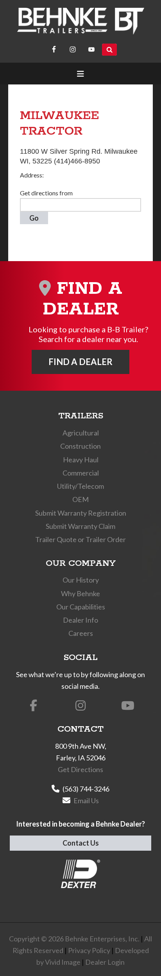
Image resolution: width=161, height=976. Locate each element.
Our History (81, 580)
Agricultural (81, 432)
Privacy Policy (89, 950)
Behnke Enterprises (80, 21)
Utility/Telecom (80, 486)
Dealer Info (80, 620)
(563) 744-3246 (86, 789)
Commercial (81, 473)
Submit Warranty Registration (80, 513)
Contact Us (81, 843)
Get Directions (80, 769)
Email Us (86, 800)
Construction (80, 446)
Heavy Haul (80, 459)
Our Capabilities (80, 606)
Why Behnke (80, 593)
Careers (80, 633)
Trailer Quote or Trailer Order (80, 539)
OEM (80, 499)
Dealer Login (105, 962)
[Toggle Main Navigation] (80, 73)
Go (34, 218)
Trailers (80, 416)
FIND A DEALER (80, 361)
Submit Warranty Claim (80, 526)
